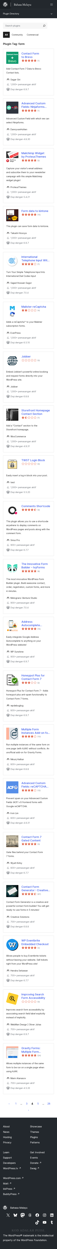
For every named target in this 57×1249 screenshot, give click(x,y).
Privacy (7, 1142)
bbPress (9, 1188)
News (6, 1131)
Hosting (7, 1137)
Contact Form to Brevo (30, 55)
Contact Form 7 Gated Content (31, 838)
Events (34, 1157)
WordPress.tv (12, 1168)
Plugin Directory (11, 13)
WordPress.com (13, 1178)
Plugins (34, 1137)
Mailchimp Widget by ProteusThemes (33, 155)
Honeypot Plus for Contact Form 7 (33, 677)
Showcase (36, 1126)
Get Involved (37, 1152)
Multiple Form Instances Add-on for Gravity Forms (35, 731)
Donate (35, 1162)
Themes (34, 1131)
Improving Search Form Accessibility (33, 996)
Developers (9, 1162)
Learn (6, 1152)
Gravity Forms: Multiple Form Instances (30, 1050)
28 (48, 1103)
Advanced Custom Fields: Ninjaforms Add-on (33, 105)
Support (7, 1157)
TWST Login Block (33, 460)
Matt (7, 1183)
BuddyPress (11, 1194)
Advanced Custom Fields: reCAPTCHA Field (33, 784)
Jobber (26, 356)
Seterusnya (28, 1110)
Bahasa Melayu (18, 1207)
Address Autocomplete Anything (30, 623)
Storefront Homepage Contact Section (35, 412)
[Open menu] (52, 4)
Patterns (35, 1142)
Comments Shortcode (35, 506)
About (6, 1126)
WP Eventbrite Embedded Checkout (35, 942)
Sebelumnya (9, 1104)
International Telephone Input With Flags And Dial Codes (35, 258)
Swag (34, 1168)
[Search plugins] (44, 26)
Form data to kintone (34, 211)
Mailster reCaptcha (33, 306)
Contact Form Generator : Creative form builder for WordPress (34, 888)
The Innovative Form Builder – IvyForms (34, 565)
